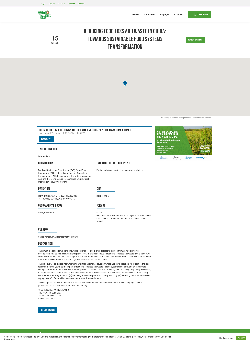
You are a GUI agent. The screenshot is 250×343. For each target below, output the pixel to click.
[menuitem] (136, 14)
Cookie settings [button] (226, 338)
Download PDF (46, 139)
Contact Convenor (195, 40)
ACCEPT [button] (241, 338)
